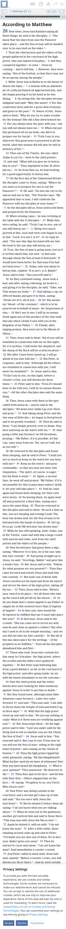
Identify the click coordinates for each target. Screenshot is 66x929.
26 (7, 279)
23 (43, 237)
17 (7, 178)
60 (5, 694)
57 (7, 652)
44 (20, 497)
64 (27, 736)
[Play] (2, 16)
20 (7, 216)
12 (42, 128)
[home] (5, 4)
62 (26, 711)
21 (44, 220)
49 (28, 556)
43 (40, 489)
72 (5, 824)
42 (34, 476)
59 (7, 682)
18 (21, 191)
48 (7, 547)
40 (7, 451)
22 (32, 228)
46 (49, 522)
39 (54, 430)
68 (13, 782)
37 (19, 413)
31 (7, 338)
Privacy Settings (38, 914)
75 (5, 854)
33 (41, 358)
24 (5, 249)
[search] (62, 4)
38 (40, 421)
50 (22, 564)
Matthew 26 (19, 11)
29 (13, 312)
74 (41, 841)
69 (7, 791)
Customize (37, 923)
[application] (33, 16)
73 (25, 828)
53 (55, 598)
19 (5, 207)
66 (50, 765)
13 (35, 136)
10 (34, 111)
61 (15, 703)
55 (18, 619)
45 (32, 505)
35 (16, 384)
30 (36, 325)
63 (14, 724)
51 (21, 577)
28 (39, 300)
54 (19, 610)
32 (5, 354)
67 (13, 774)
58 (18, 665)
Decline (21, 923)
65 (18, 753)
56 (48, 635)
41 (18, 463)
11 (5, 124)
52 (16, 589)
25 (26, 266)
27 (34, 291)
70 (21, 803)
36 (7, 400)
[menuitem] (5, 4)
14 (7, 153)
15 (5, 161)
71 (14, 812)
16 (16, 170)
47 (5, 531)
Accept (9, 923)
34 (32, 371)
